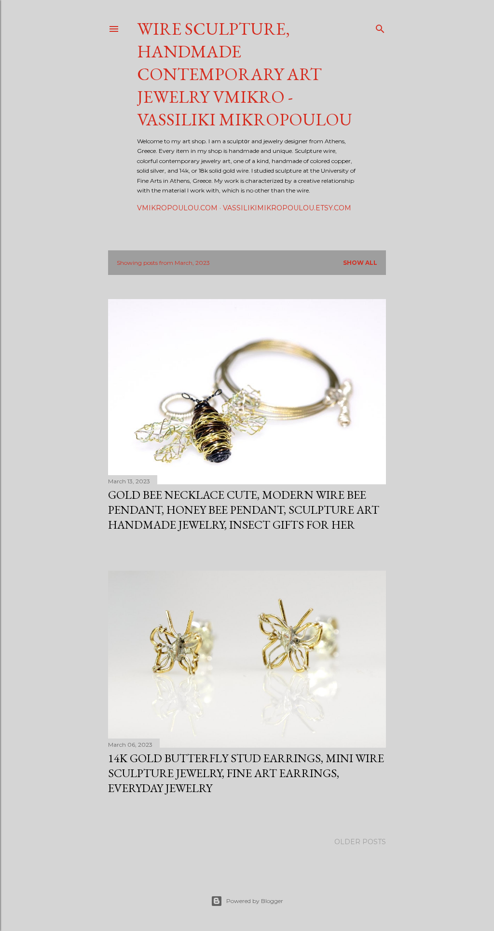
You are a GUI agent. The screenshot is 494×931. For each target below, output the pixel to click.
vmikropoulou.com (177, 208)
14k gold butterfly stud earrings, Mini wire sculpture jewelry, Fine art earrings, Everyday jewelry (246, 773)
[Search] (380, 26)
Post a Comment (155, 539)
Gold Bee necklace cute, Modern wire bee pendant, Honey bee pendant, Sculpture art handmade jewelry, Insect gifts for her (243, 509)
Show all (360, 262)
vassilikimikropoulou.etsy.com (287, 208)
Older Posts (360, 841)
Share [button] (116, 539)
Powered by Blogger (254, 900)
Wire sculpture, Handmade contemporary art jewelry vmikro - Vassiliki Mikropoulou (244, 74)
